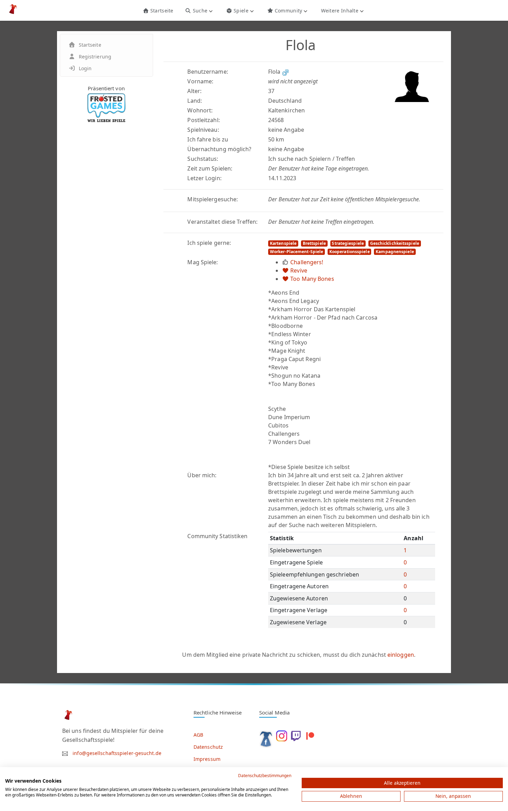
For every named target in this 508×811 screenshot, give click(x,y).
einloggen (400, 654)
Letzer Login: (204, 178)
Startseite (161, 10)
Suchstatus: (202, 159)
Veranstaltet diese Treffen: (222, 221)
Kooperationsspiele (349, 252)
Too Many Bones (312, 279)
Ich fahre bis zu (207, 139)
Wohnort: (200, 110)
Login (85, 68)
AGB (198, 734)
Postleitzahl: (203, 120)
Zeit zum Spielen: (209, 168)
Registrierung (95, 56)
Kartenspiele (283, 243)
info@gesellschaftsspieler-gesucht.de (117, 753)
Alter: (194, 91)
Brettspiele (314, 243)
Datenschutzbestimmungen (264, 775)
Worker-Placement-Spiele (296, 252)
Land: (194, 100)
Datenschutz (208, 747)
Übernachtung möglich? (219, 149)
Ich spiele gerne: (209, 243)
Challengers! (306, 262)
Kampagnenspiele (395, 252)
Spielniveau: (203, 129)
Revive (298, 270)
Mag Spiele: (202, 262)
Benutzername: (207, 71)
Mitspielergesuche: (212, 199)
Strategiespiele (348, 243)
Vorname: (200, 81)
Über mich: (201, 475)
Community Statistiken (217, 536)
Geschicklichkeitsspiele (394, 243)
